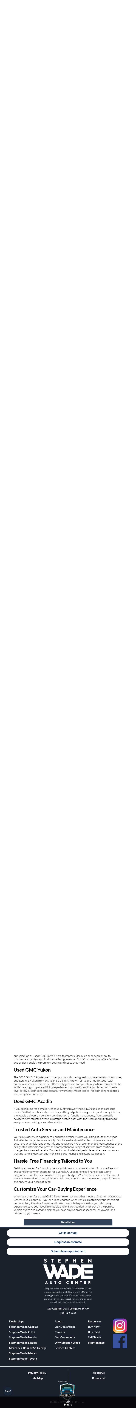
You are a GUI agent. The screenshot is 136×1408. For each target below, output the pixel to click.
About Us (99, 1372)
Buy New (94, 1326)
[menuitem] (28, 1326)
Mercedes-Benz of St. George (28, 1347)
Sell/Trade (94, 1337)
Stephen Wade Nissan (22, 1353)
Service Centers (65, 1347)
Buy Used (94, 1332)
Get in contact (68, 1232)
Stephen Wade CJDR (22, 1332)
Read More (68, 1222)
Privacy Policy (37, 1372)
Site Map (37, 1378)
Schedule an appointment (68, 1251)
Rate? (8, 1391)
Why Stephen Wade (67, 1342)
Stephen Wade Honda (22, 1337)
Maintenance (96, 1342)
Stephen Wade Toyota (23, 1358)
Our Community (65, 1337)
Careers (60, 1332)
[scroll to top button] (128, 1380)
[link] (120, 1326)
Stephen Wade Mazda (23, 1342)
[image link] (68, 1283)
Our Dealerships (65, 1326)
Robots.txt (98, 1378)
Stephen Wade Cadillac (23, 1326)
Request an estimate (68, 1242)
